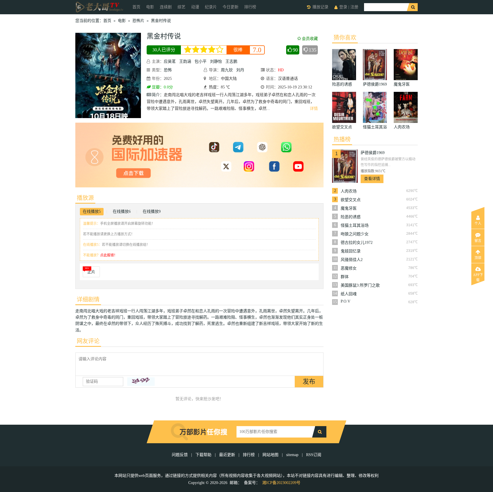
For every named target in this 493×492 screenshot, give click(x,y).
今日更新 (231, 7)
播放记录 (320, 7)
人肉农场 (349, 191)
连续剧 (166, 7)
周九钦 (227, 70)
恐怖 (168, 70)
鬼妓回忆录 (351, 251)
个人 (477, 224)
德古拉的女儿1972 (357, 242)
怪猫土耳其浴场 (355, 225)
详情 (314, 108)
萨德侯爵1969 (373, 153)
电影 (150, 7)
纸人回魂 (349, 294)
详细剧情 (88, 299)
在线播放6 (122, 211)
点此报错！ (108, 255)
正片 (91, 272)
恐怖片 (138, 21)
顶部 (477, 258)
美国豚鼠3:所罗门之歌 (360, 285)
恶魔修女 (349, 268)
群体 (345, 277)
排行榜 (250, 7)
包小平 (201, 61)
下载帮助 (203, 455)
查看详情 (372, 179)
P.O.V (345, 301)
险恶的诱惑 (351, 217)
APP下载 (478, 276)
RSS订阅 (313, 455)
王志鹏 (231, 61)
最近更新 (227, 455)
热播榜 (342, 139)
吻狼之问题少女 (355, 234)
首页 (136, 7)
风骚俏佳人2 (352, 260)
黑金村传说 (161, 21)
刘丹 (240, 70)
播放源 (85, 198)
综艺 (181, 7)
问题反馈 (180, 455)
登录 (343, 7)
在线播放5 (92, 211)
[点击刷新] (141, 381)
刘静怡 (216, 61)
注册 (354, 7)
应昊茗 (170, 61)
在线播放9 (152, 211)
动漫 (195, 7)
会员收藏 (310, 39)
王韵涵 (185, 61)
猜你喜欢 (345, 38)
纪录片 (211, 7)
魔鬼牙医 (349, 208)
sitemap (292, 455)
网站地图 (270, 455)
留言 (477, 241)
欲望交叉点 (351, 200)
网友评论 (88, 341)
